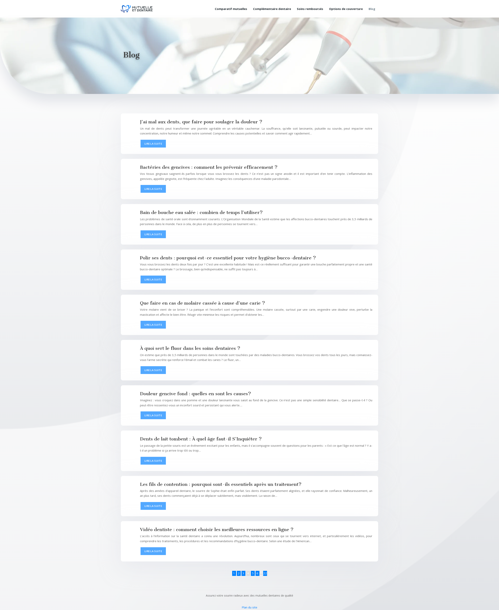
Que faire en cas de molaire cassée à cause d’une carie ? (202, 303)
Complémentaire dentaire (272, 9)
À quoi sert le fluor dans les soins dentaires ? (190, 348)
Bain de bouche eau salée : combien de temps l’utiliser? (201, 212)
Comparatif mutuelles (231, 9)
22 (265, 573)
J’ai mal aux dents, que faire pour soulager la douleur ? (201, 122)
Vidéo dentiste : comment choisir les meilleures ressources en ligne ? (217, 529)
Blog (372, 9)
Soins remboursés (310, 9)
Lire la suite (153, 143)
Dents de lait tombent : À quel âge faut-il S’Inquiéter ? (201, 439)
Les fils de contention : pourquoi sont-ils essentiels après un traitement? (221, 484)
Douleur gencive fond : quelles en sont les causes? (195, 393)
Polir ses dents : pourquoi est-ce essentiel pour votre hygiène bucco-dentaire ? (228, 258)
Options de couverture (346, 9)
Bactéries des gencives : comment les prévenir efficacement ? (209, 167)
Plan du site (249, 607)
